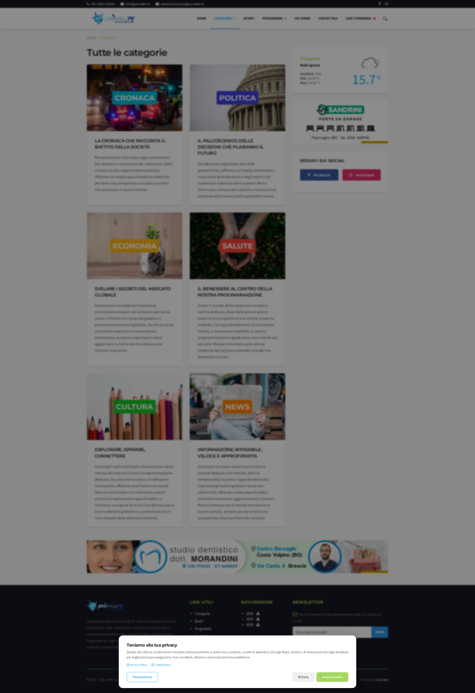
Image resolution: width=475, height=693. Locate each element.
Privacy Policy (138, 665)
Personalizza (142, 677)
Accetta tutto (332, 677)
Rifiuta (303, 677)
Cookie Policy (163, 665)
